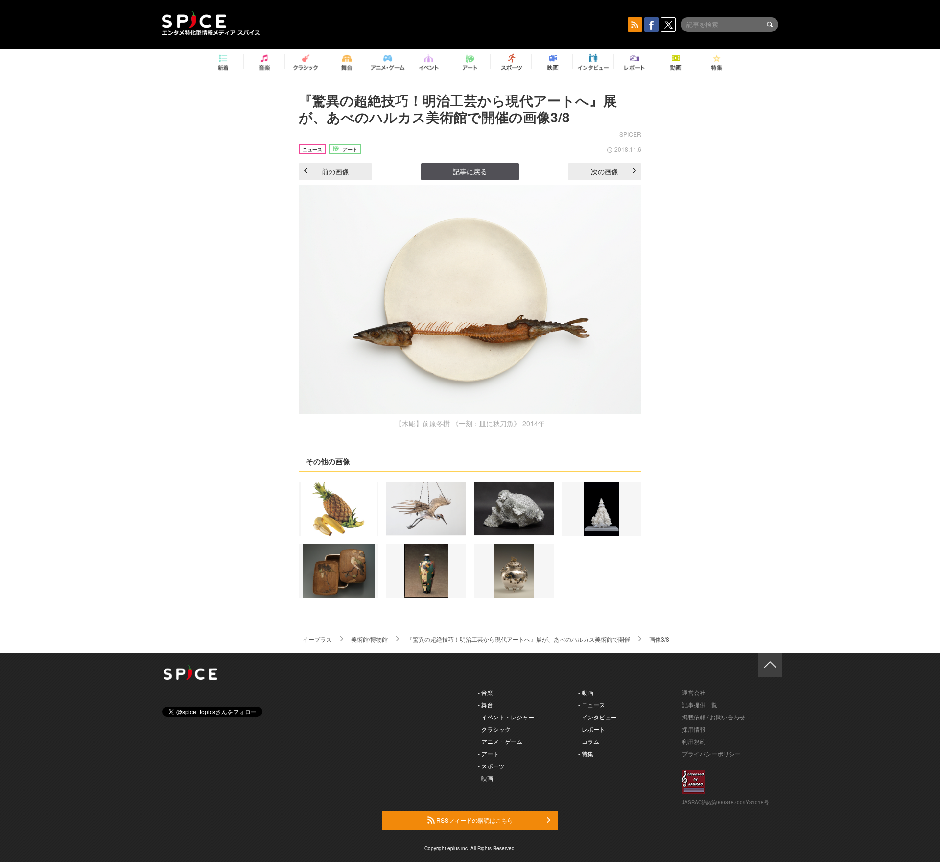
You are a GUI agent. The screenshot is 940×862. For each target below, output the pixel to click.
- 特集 (585, 753)
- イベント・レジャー (506, 717)
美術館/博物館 (369, 639)
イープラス (317, 639)
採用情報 (693, 729)
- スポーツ (491, 766)
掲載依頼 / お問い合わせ (713, 717)
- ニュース (591, 704)
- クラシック (494, 729)
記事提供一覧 (699, 704)
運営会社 (693, 692)
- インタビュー (597, 717)
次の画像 (604, 171)
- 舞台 (485, 704)
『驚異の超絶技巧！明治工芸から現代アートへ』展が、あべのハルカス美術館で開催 (518, 639)
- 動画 (585, 692)
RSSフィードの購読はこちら (474, 820)
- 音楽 (485, 692)
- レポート (591, 729)
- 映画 (485, 778)
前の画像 (335, 171)
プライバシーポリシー (711, 753)
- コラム (588, 741)
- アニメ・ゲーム (500, 741)
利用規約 (693, 741)
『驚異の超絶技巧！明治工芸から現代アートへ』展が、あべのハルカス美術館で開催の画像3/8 (458, 108)
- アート (488, 753)
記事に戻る (470, 171)
